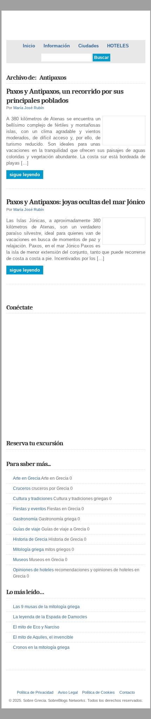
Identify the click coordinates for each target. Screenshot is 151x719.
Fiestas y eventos (29, 508)
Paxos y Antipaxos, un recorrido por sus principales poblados (64, 96)
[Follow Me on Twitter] (10, 323)
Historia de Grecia (30, 539)
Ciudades (88, 45)
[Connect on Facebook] (21, 323)
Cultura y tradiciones (32, 498)
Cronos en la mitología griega (41, 647)
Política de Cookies (98, 692)
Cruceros (22, 488)
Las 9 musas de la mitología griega (46, 606)
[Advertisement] (75, 383)
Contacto (127, 692)
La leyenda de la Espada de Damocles (50, 616)
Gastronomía (25, 519)
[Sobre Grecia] (75, 28)
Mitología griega (28, 549)
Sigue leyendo (24, 174)
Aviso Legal (68, 692)
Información (57, 45)
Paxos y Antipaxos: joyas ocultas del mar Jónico (75, 202)
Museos (20, 559)
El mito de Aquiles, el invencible (43, 637)
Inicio (29, 45)
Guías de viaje (26, 529)
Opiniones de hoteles (33, 569)
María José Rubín (28, 108)
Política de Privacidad (35, 692)
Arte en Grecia (26, 478)
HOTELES (118, 45)
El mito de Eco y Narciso (36, 627)
